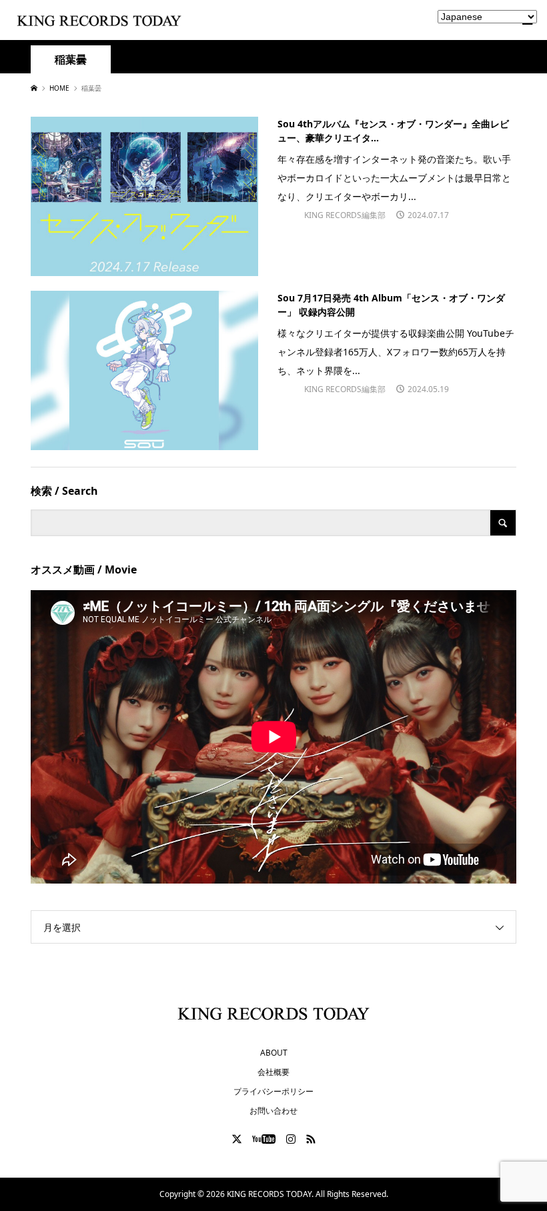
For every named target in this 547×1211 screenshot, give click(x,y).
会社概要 (273, 1072)
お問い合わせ (273, 1110)
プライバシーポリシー (273, 1091)
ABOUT (274, 1052)
